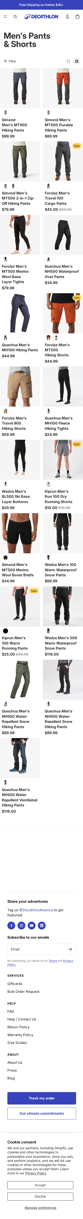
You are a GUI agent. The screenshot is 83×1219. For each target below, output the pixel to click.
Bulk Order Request (23, 991)
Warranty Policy (20, 1035)
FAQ (10, 1011)
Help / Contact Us (21, 1019)
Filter (12, 61)
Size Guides (17, 1042)
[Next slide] (74, 56)
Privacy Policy (35, 1173)
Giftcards (14, 984)
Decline (40, 1196)
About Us (14, 1062)
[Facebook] (11, 925)
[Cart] (77, 17)
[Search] (15, 17)
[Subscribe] (70, 949)
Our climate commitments (42, 1113)
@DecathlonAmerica (36, 910)
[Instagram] (21, 925)
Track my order (42, 1098)
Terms (53, 960)
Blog (11, 1078)
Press (12, 1070)
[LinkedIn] (42, 925)
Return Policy (18, 1027)
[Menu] (5, 16)
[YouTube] (32, 925)
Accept (40, 1185)
